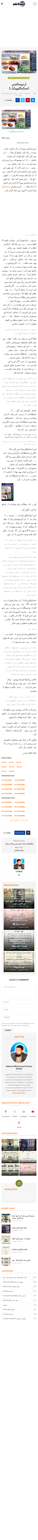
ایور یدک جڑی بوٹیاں (19, 946)
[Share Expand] (28, 833)
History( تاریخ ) (19, 1314)
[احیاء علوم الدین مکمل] (28, 1145)
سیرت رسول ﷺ (19, 924)
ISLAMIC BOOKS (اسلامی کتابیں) (19, 1319)
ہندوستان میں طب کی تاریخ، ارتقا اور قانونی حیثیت (19, 902)
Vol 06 (19, 767)
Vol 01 (4, 762)
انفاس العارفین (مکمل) (28, 1161)
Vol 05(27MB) (7, 789)
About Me (19, 1037)
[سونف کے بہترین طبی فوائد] (6, 1239)
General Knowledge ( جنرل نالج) (18, 78)
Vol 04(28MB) (19, 785)
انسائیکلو (6, 186)
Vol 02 (11, 762)
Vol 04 (4, 767)
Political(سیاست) (19, 1309)
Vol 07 (4, 771)
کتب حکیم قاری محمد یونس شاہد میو (19, 1277)
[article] (19, 1082)
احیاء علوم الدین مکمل (28, 1149)
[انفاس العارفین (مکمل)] (28, 1157)
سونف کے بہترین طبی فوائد (10, 1160)
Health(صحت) (19, 1291)
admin (19, 871)
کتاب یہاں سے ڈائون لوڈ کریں (19, 820)
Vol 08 (11, 771)
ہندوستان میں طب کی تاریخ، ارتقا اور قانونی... (10, 1148)
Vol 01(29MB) (7, 780)
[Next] (33, 885)
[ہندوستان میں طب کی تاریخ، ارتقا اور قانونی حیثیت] (6, 1218)
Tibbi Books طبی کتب (19, 1300)
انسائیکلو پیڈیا (27, 696)
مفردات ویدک (19, 967)
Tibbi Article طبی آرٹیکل (19, 1286)
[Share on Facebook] (18, 100)
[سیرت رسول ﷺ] (28, 1170)
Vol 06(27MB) (19, 789)
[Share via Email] (33, 100)
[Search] (35, 4)
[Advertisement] (19, 28)
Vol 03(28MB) (7, 785)
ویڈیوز (19, 1305)
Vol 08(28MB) (19, 793)
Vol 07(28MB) (7, 793)
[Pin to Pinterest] (28, 100)
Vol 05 (11, 767)
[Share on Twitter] (23, 100)
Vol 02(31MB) (20, 780)
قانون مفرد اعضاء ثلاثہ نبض (10, 1173)
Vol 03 (18, 762)
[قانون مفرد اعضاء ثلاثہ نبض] (6, 1261)
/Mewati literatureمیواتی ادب (19, 1282)
